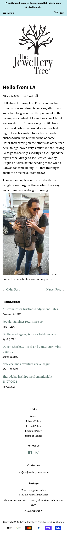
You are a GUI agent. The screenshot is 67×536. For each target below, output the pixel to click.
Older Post (13, 289)
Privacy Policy (33, 421)
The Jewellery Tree (32, 521)
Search (33, 416)
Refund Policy (33, 426)
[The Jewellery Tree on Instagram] (37, 453)
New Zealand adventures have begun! (27, 364)
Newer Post (53, 289)
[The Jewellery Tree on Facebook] (30, 453)
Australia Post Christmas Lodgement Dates (30, 309)
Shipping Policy (33, 430)
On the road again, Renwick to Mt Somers (29, 334)
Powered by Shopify (53, 521)
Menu (10, 12)
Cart (61, 13)
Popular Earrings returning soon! (24, 321)
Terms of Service (33, 435)
